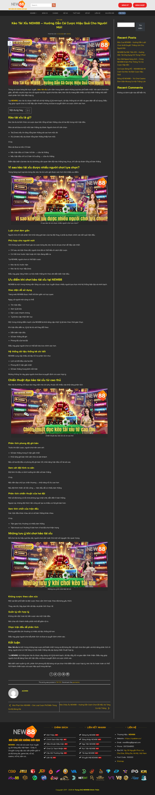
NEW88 (32, 13)
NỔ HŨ (65, 13)
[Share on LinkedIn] (68, 674)
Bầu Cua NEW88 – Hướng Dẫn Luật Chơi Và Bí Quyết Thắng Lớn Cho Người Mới (131, 45)
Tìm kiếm (120, 20)
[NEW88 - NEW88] (17, 5)
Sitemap (120, 761)
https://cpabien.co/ (133, 738)
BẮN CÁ (45, 13)
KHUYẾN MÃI (109, 13)
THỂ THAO (76, 13)
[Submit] (54, 5)
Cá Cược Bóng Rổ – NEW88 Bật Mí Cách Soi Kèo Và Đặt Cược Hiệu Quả (131, 72)
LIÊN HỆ (97, 13)
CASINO (55, 13)
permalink (76, 682)
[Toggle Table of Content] (26, 110)
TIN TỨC (122, 13)
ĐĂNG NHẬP (140, 5)
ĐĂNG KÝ (125, 5)
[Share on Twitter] (55, 674)
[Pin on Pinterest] (63, 674)
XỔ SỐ (87, 13)
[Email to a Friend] (59, 674)
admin (68, 34)
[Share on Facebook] (51, 674)
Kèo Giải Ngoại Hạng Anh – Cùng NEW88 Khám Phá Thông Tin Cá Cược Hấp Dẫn (130, 62)
